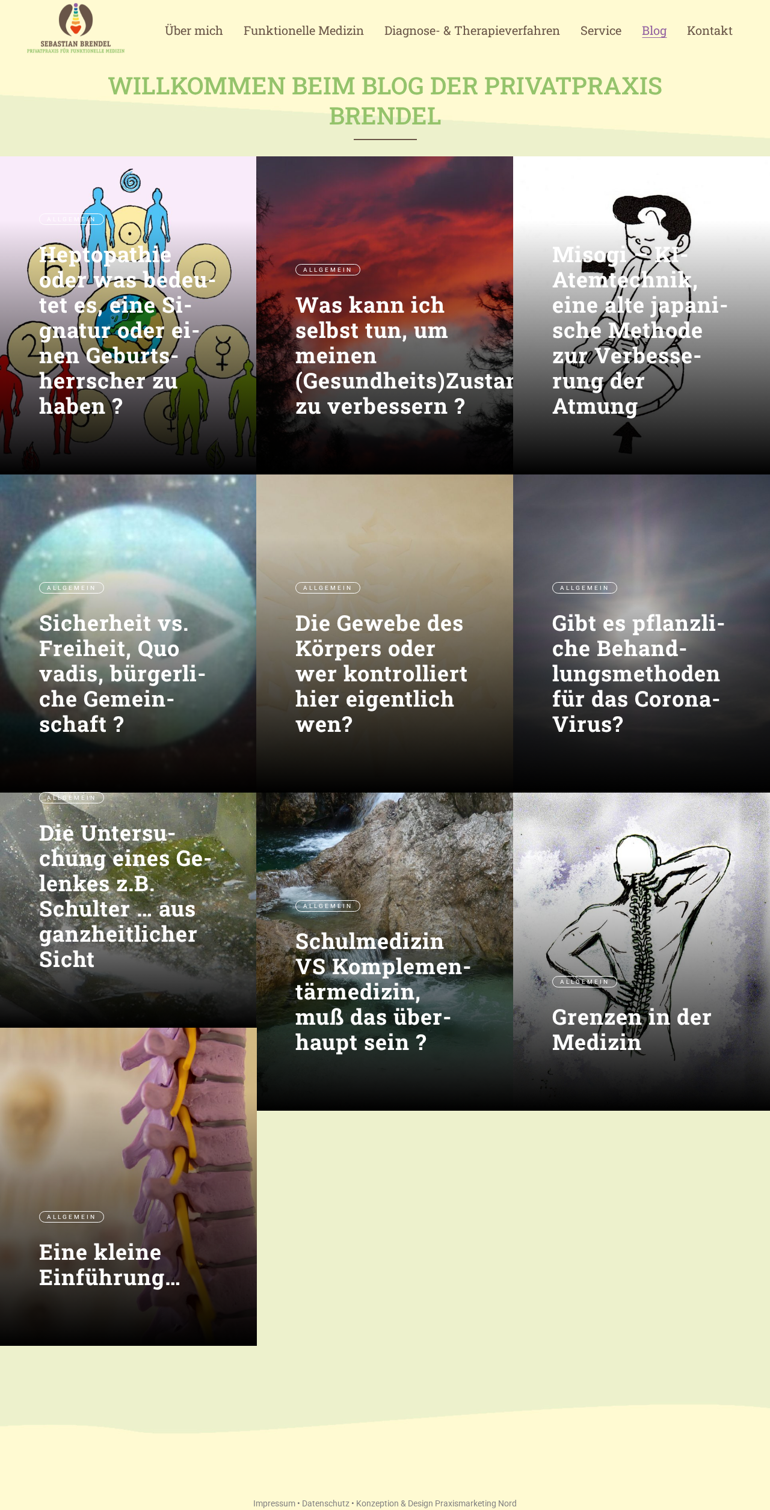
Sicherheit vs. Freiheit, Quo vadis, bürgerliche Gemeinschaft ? (122, 673)
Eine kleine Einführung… (110, 1264)
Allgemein (71, 219)
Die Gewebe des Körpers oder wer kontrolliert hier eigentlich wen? (381, 673)
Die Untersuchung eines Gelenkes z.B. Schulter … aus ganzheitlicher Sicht (125, 895)
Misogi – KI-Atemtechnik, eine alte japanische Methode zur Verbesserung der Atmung (640, 329)
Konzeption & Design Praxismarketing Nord (436, 1503)
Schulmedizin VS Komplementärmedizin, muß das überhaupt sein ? (383, 991)
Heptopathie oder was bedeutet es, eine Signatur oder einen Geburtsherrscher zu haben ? (127, 329)
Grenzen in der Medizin (632, 1029)
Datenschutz (326, 1503)
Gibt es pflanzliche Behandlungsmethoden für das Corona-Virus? (638, 673)
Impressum (274, 1503)
